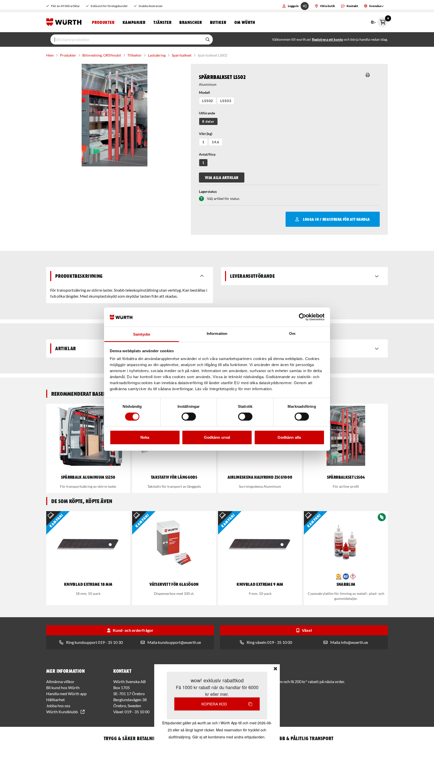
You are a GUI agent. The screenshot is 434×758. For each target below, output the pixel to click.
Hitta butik (327, 6)
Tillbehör (134, 55)
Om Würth (244, 22)
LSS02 (207, 101)
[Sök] (208, 39)
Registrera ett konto (327, 39)
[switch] (189, 417)
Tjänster (162, 22)
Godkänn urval (217, 437)
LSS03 (225, 101)
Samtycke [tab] (141, 334)
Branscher (190, 22)
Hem (50, 55)
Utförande (207, 113)
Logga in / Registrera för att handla (336, 219)
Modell (204, 92)
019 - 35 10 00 (137, 711)
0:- (379, 20)
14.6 (215, 142)
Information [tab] (217, 333)
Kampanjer (134, 22)
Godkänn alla (289, 437)
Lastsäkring (157, 55)
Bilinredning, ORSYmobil (101, 55)
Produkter (103, 22)
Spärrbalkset (181, 55)
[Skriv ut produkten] (368, 75)
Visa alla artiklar (221, 177)
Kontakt (352, 6)
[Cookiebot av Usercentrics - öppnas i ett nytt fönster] (302, 317)
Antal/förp (207, 154)
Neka (144, 437)
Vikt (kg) (205, 133)
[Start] (65, 22)
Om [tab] (292, 333)
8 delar (208, 121)
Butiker (218, 22)
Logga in (293, 6)
